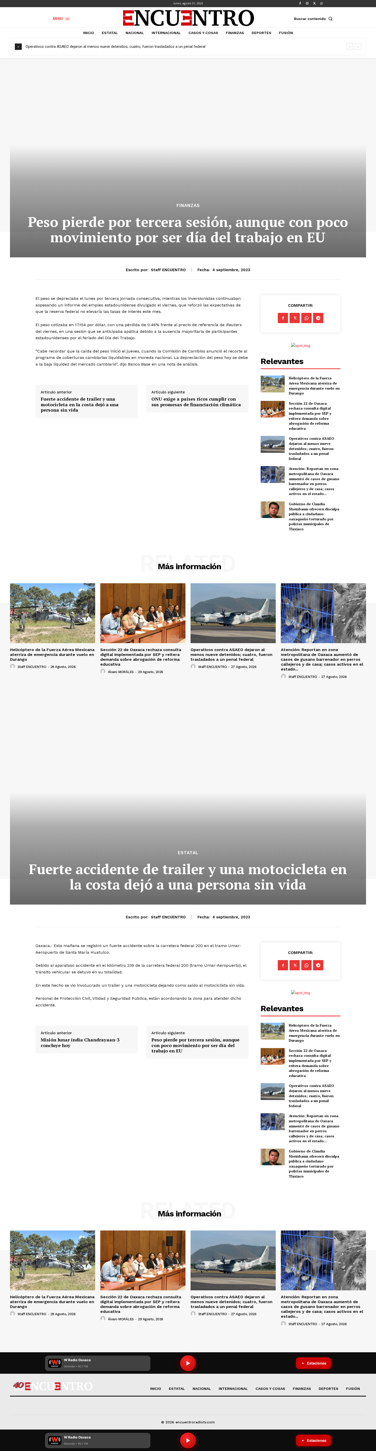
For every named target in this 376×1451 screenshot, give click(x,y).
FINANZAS (188, 205)
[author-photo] (13, 666)
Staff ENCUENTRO (168, 270)
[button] (314, 18)
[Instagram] (307, 3)
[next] (358, 46)
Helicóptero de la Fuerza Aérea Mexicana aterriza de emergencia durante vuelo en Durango (314, 385)
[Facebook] (300, 3)
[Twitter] (314, 3)
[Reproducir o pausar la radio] (188, 1440)
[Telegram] (318, 318)
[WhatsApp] (321, 3)
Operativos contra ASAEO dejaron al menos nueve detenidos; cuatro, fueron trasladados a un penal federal (115, 46)
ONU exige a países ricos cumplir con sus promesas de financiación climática (196, 401)
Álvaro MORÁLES (121, 672)
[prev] (350, 46)
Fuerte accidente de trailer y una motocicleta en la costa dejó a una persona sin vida (80, 404)
